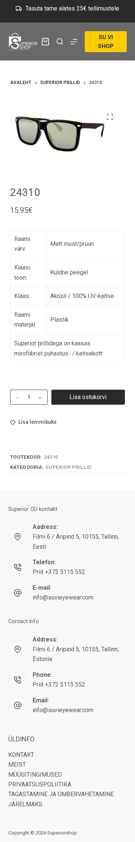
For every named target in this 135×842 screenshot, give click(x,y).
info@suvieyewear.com (63, 597)
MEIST (17, 764)
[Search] (60, 41)
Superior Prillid (68, 467)
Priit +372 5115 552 (59, 571)
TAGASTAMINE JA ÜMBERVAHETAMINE (61, 794)
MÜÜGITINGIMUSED (35, 774)
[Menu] (73, 41)
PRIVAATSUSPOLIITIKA (39, 784)
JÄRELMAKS (25, 804)
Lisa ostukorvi (87, 397)
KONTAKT (21, 754)
